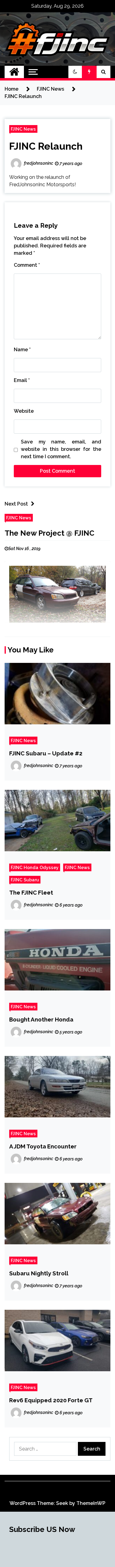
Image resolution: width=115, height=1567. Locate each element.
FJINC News (23, 129)
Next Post (16, 504)
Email (22, 380)
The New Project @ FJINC (49, 533)
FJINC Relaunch (45, 146)
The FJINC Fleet (31, 892)
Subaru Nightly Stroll (38, 1273)
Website (24, 411)
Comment (27, 265)
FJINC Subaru (25, 879)
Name (22, 349)
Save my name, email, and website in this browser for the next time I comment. (61, 449)
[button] (75, 72)
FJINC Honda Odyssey (35, 867)
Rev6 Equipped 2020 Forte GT (51, 1400)
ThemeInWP (90, 1503)
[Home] (14, 72)
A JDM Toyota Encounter (43, 1146)
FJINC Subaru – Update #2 (45, 753)
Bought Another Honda (41, 1019)
